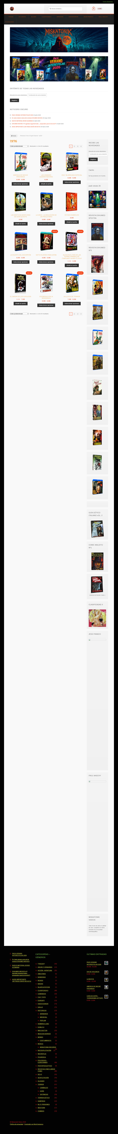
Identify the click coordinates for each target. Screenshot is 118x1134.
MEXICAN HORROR (44, 1034)
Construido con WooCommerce (33, 1124)
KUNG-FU (41, 1027)
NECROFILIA (42, 1054)
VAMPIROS (41, 1101)
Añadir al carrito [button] (46, 184)
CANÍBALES (44, 1087)
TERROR (41, 1084)
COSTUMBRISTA (45, 1040)
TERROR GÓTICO (44, 1097)
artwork (60, 16)
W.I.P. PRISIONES (44, 1104)
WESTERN (41, 1107)
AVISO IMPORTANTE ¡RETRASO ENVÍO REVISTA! (26, 126)
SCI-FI (40, 1074)
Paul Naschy (103, 16)
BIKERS (40, 984)
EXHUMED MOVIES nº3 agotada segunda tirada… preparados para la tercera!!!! (34, 123)
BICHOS (40, 980)
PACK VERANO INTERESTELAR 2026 (22, 115)
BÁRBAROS (44, 1014)
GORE (42, 1091)
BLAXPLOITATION (44, 987)
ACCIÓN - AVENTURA (45, 970)
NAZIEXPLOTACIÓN (44, 1050)
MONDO (40, 1037)
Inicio (14, 136)
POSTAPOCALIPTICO (45, 1066)
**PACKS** (41, 964)
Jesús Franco (88, 16)
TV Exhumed (9, 22)
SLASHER (41, 1081)
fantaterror (73, 16)
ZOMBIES (41, 1111)
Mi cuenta (22, 16)
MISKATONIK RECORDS (48, 1047)
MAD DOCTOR (42, 1030)
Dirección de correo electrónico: (19, 95)
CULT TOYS (42, 997)
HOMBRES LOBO (43, 1024)
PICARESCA (42, 1057)
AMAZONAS (42, 974)
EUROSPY (41, 1000)
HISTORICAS (42, 1010)
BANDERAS (42, 977)
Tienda (10, 16)
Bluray (33, 16)
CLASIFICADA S (43, 990)
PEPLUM (43, 1020)
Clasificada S (46, 16)
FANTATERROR (43, 1004)
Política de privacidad (16, 1124)
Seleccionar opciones (20, 184)
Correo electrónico (108, 2)
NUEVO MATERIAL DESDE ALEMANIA (22, 121)
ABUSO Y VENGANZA (45, 967)
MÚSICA (40, 1044)
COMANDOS (42, 994)
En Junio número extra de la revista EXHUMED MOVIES (27, 118)
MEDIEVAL (43, 1017)
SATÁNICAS (44, 1094)
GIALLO (40, 1007)
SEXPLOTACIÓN (43, 1077)
